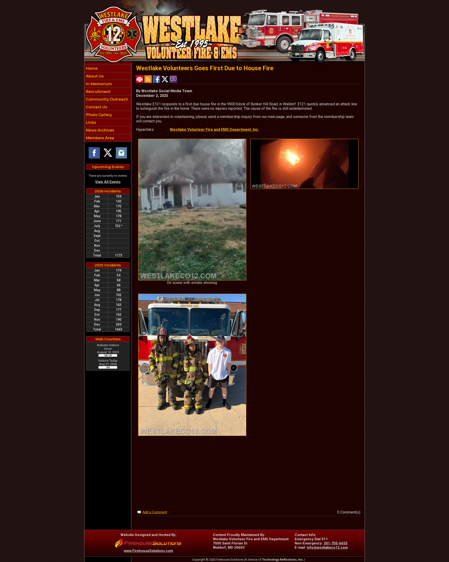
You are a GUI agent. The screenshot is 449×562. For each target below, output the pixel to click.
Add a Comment (154, 512)
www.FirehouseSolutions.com (148, 551)
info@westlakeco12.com (327, 547)
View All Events (107, 182)
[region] (107, 103)
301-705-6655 (336, 543)
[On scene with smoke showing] (192, 279)
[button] (108, 76)
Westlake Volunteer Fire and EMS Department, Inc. (214, 129)
